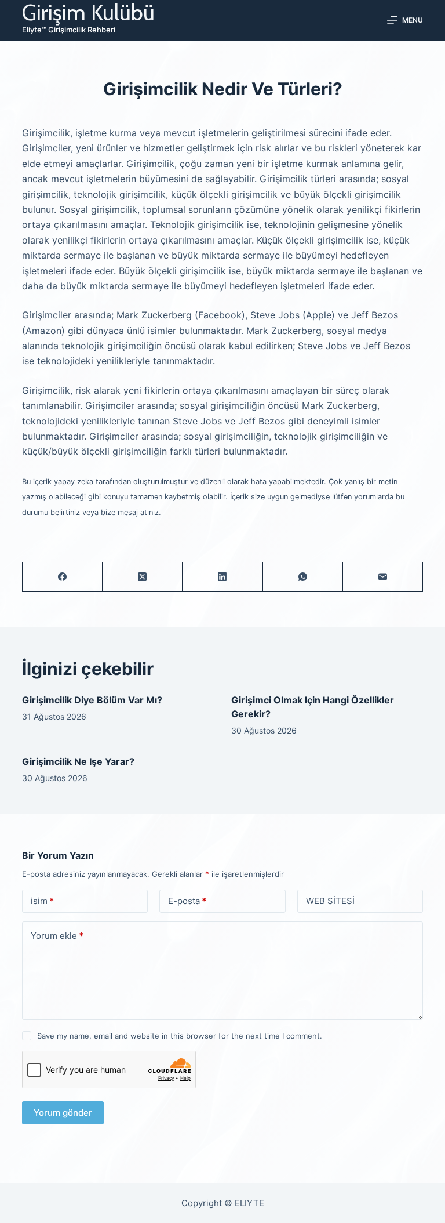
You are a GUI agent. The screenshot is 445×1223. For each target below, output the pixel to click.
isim (42, 900)
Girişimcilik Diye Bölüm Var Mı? (92, 700)
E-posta (187, 900)
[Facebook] (63, 577)
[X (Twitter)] (143, 577)
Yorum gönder (63, 1112)
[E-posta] (383, 577)
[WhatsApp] (303, 577)
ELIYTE (249, 1203)
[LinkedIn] (222, 577)
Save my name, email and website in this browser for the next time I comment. (179, 1035)
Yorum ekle (57, 935)
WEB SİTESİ (330, 900)
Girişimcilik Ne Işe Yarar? (78, 761)
